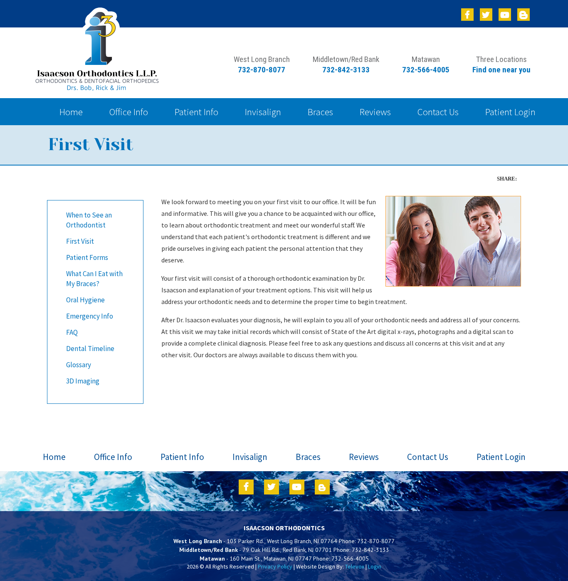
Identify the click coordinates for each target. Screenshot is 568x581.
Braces (308, 456)
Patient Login (501, 456)
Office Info (113, 456)
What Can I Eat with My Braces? (94, 278)
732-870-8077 (261, 69)
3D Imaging (82, 381)
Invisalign (249, 456)
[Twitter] (486, 14)
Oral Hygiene (85, 299)
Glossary (78, 364)
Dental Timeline (90, 348)
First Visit (80, 241)
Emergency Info (89, 316)
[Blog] (523, 14)
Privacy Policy (276, 566)
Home (54, 456)
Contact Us (427, 456)
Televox (354, 566)
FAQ (72, 332)
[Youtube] (505, 14)
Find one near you (501, 69)
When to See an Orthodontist (89, 220)
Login (374, 566)
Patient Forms (87, 257)
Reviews (364, 456)
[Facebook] (467, 14)
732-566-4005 (425, 69)
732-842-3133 (346, 69)
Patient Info (182, 456)
